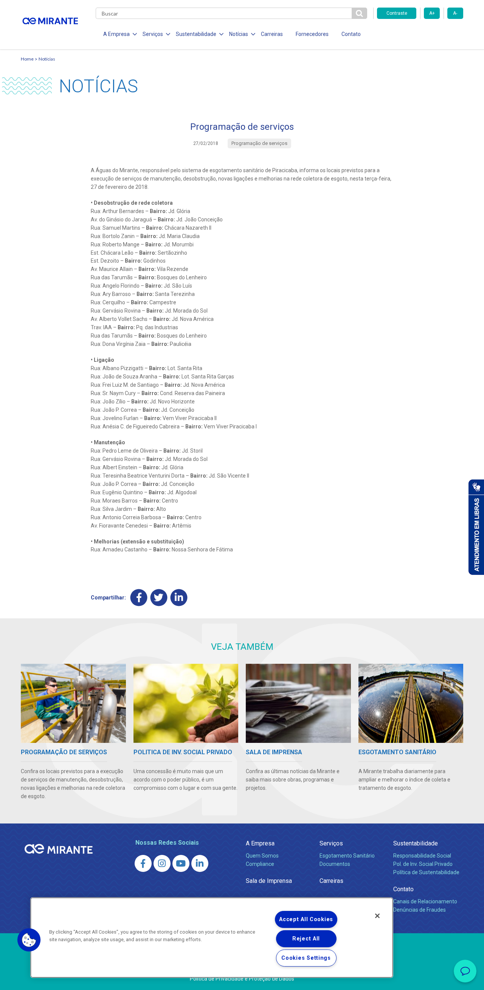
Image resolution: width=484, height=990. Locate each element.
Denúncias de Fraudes (419, 910)
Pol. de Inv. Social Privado (423, 864)
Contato (351, 34)
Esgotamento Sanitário (347, 856)
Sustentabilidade (415, 843)
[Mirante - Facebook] (143, 863)
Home (27, 59)
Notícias (47, 59)
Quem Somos (262, 856)
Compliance (260, 864)
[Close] (377, 916)
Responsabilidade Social (422, 856)
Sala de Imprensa (269, 880)
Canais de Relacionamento (425, 901)
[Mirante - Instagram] (162, 863)
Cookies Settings (306, 958)
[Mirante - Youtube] (180, 863)
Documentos (335, 864)
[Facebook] (138, 597)
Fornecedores (312, 34)
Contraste (396, 13)
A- (455, 13)
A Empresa (260, 843)
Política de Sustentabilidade (426, 872)
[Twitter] (159, 597)
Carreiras (272, 34)
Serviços (331, 843)
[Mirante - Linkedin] (199, 863)
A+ (432, 13)
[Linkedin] (179, 597)
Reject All (306, 939)
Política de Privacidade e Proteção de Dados (242, 979)
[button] (29, 940)
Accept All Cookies (306, 919)
